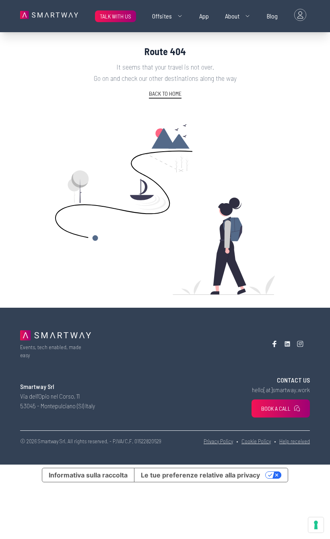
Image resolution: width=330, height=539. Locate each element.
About (232, 16)
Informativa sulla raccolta (88, 475)
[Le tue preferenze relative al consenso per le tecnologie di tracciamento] (316, 525)
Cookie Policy (256, 441)
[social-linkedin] (287, 345)
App (204, 16)
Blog (272, 16)
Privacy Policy (218, 441)
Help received (294, 441)
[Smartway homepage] (49, 16)
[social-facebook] (274, 345)
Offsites (162, 16)
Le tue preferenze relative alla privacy (200, 475)
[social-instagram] (300, 345)
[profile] (300, 16)
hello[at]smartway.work (281, 389)
